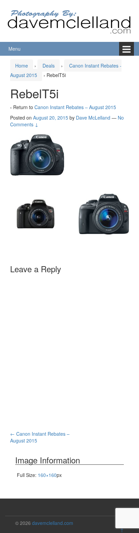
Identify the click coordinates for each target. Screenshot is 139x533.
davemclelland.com (52, 522)
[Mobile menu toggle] (126, 49)
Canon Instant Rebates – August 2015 (75, 107)
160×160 (47, 475)
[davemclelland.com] (69, 20)
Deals (49, 65)
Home (21, 65)
